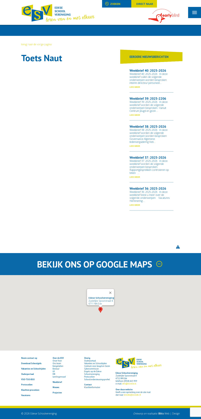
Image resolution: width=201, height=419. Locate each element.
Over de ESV (58, 358)
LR (54, 371)
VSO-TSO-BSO (28, 379)
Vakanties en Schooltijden (33, 368)
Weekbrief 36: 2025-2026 (148, 188)
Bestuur (56, 368)
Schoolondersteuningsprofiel (97, 379)
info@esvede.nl (129, 383)
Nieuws (56, 387)
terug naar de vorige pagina (36, 44)
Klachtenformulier (92, 387)
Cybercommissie (91, 368)
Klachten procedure (30, 390)
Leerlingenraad (59, 376)
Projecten (57, 392)
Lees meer (135, 87)
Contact (88, 384)
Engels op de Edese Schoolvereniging (92, 372)
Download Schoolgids (31, 363)
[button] (100, 310)
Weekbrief (57, 382)
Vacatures (25, 395)
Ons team (57, 363)
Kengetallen (58, 366)
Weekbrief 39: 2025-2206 (148, 98)
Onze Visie (57, 360)
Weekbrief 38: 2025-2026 (148, 126)
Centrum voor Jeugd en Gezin (97, 366)
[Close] (110, 293)
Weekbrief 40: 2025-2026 (148, 70)
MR (54, 374)
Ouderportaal (27, 374)
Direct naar (144, 4)
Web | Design (169, 413)
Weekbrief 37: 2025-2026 (148, 157)
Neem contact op (29, 358)
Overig (87, 358)
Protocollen (26, 384)
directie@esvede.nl (132, 395)
